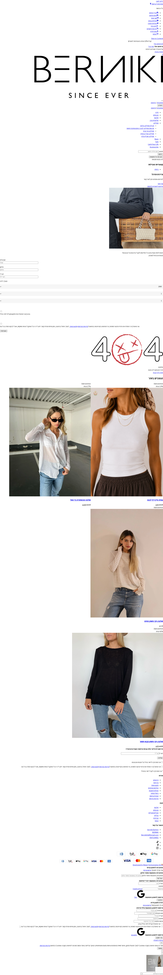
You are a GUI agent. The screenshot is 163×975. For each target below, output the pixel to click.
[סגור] (161, 943)
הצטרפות (3, 331)
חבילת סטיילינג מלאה (147, 126)
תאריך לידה (3, 281)
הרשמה (153, 103)
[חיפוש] (162, 100)
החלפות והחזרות (153, 788)
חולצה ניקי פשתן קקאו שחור (151, 741)
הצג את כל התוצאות (156, 157)
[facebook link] (158, 845)
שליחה (160, 758)
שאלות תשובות (154, 790)
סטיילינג (156, 123)
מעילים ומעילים (154, 813)
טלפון (2, 267)
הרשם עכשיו (147, 870)
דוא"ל (161, 883)
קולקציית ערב (154, 120)
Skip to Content (157, 38)
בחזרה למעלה (158, 940)
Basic (157, 139)
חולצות (156, 118)
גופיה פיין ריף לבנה (155, 500)
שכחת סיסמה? (137, 889)
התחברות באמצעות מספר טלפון (152, 875)
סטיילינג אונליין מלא (147, 136)
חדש (157, 112)
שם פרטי (160, 910)
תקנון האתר (73, 326)
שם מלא (3, 260)
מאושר (160, 948)
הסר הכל (151, 46)
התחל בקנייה (159, 52)
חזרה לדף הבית (158, 372)
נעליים (156, 815)
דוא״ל (2, 274)
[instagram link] (157, 848)
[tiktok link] (158, 842)
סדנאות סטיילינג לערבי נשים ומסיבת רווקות (140, 128)
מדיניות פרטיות (154, 798)
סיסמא (161, 886)
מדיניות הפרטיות (83, 326)
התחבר (160, 900)
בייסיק (157, 169)
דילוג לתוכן (159, 1)
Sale (157, 142)
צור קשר (160, 184)
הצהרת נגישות (154, 796)
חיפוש (161, 151)
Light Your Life (153, 144)
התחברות (160, 103)
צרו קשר (156, 783)
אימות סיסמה (159, 921)
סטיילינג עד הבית (148, 131)
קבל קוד (159, 878)
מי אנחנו (156, 780)
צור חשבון (159, 938)
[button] (156, 4)
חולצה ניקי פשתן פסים (153, 621)
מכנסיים (156, 115)
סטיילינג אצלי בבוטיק (147, 134)
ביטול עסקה (155, 793)
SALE (157, 821)
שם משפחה (159, 913)
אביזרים (156, 818)
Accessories (154, 147)
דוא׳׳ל (161, 753)
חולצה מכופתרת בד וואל (80, 500)
